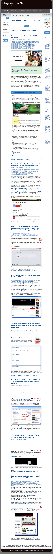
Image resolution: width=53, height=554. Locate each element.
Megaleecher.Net (13, 3)
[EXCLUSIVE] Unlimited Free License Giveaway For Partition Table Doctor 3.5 (47, 68)
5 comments (19, 375)
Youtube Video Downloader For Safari (17, 282)
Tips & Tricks (19, 12)
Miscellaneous (27, 12)
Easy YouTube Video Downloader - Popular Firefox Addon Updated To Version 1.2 (25, 477)
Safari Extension (18, 281)
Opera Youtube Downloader (15, 236)
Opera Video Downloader (15, 235)
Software (29, 10)
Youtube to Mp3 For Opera (29, 234)
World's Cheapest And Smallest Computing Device (47, 122)
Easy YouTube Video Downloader (24, 93)
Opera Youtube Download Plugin (33, 235)
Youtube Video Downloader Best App (17, 46)
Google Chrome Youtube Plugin (29, 394)
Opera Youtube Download (24, 235)
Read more (13, 159)
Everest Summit (17, 456)
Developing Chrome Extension (22, 396)
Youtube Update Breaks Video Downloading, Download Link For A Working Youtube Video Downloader (26, 325)
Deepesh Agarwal (18, 39)
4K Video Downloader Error (24, 174)
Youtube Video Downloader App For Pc (29, 44)
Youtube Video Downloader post (22, 341)
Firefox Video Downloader (15, 330)
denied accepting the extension (21, 427)
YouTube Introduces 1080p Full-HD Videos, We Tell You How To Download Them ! (25, 436)
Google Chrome (24, 289)
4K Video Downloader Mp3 (15, 174)
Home (13, 15)
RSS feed (24, 546)
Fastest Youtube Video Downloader (16, 395)
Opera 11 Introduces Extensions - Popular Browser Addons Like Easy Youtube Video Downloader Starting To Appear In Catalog (25, 228)
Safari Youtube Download (26, 281)
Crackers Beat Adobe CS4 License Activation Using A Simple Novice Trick (47, 87)
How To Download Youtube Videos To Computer (27, 332)
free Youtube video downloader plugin (22, 398)
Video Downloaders (35, 282)
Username (5, 24)
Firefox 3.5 (33, 539)
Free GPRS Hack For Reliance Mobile (47, 40)
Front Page (5, 10)
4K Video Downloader (23, 170)
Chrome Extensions (14, 396)
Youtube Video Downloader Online (33, 42)
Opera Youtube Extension (24, 236)
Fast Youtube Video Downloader (27, 48)
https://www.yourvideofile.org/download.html (27, 488)
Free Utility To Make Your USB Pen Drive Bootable (47, 91)
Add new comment (21, 159)
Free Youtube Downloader (15, 42)
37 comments (20, 430)
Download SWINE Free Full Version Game (47, 136)
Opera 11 (23, 233)
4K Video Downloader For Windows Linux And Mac (19, 171)
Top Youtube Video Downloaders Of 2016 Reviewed (24, 37)
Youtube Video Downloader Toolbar (25, 283)
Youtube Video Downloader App (16, 43)
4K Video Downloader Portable (28, 173)
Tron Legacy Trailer (33, 455)
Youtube (33, 48)
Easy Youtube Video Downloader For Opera (18, 234)
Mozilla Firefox (16, 289)
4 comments (19, 270)
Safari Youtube (13, 281)
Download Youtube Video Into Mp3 (16, 334)
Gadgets (35, 10)
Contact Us (34, 12)
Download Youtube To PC (27, 282)
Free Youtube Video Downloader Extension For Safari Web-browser (25, 276)
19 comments (20, 319)
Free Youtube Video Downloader (16, 41)
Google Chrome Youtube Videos (27, 392)
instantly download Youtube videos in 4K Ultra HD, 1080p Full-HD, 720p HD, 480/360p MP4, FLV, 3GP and (26, 191)
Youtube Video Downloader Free (26, 43)
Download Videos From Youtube (35, 280)
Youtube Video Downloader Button (16, 47)
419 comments (20, 540)
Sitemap (41, 550)
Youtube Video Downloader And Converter (17, 45)
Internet (12, 12)
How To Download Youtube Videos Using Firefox (18, 333)
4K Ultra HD (16, 176)
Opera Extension (27, 233)
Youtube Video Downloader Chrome (16, 44)
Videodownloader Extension (15, 283)
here (45, 545)
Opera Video (36, 234)
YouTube (13, 337)
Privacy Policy (36, 550)
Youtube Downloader (35, 41)
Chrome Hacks (32, 395)
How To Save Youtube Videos (24, 331)
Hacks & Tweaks (13, 10)
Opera (34, 236)
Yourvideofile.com (20, 428)
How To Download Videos (31, 333)
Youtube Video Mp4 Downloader (16, 48)
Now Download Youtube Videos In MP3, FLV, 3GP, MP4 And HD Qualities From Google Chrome (26, 381)
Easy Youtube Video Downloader (27, 41)
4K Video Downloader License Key (33, 171)
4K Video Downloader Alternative (16, 172)
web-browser (30, 236)
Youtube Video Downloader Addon (30, 45)
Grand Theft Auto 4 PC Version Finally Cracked (47, 71)
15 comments (20, 471)
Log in (5, 40)
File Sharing (6, 12)
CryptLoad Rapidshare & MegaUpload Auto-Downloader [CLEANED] (47, 49)
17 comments (20, 221)
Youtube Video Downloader (24, 42)
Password (5, 29)
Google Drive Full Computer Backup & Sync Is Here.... (47, 147)
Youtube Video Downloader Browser (28, 46)
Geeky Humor (22, 10)
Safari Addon (32, 281)
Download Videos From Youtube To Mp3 (17, 394)
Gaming (40, 10)
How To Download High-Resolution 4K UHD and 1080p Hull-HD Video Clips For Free (25, 165)
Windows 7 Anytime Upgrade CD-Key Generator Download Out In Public (47, 143)
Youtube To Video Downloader (26, 47)
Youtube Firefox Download (15, 332)
